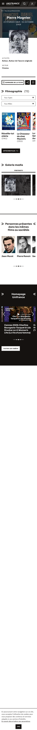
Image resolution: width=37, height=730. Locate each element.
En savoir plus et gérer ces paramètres (16, 721)
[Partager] (27, 82)
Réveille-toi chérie (8, 134)
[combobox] (18, 97)
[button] (28, 178)
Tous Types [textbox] (8, 98)
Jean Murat (7, 256)
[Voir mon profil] (32, 4)
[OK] (18, 726)
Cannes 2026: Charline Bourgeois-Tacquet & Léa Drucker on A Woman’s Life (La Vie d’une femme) (15, 329)
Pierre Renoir (24, 256)
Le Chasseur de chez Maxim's (23, 136)
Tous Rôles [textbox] (8, 104)
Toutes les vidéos (10, 348)
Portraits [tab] (18, 170)
